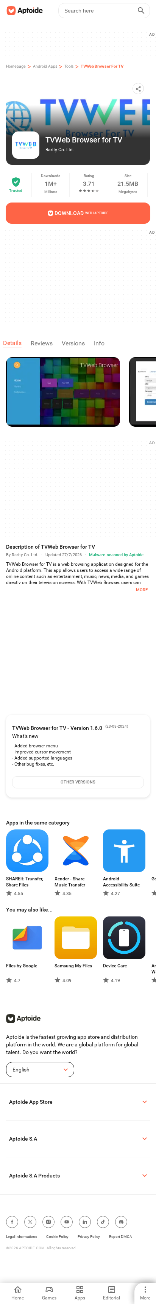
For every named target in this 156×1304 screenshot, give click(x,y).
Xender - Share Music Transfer (70, 882)
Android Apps (45, 66)
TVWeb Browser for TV (102, 66)
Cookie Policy (57, 1236)
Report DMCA (120, 1236)
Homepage (16, 66)
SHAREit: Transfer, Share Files (24, 882)
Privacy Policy (89, 1236)
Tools (68, 66)
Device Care (115, 966)
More (142, 589)
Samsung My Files (73, 966)
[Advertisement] (81, 275)
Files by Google (21, 966)
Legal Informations (21, 1236)
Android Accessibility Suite (121, 882)
